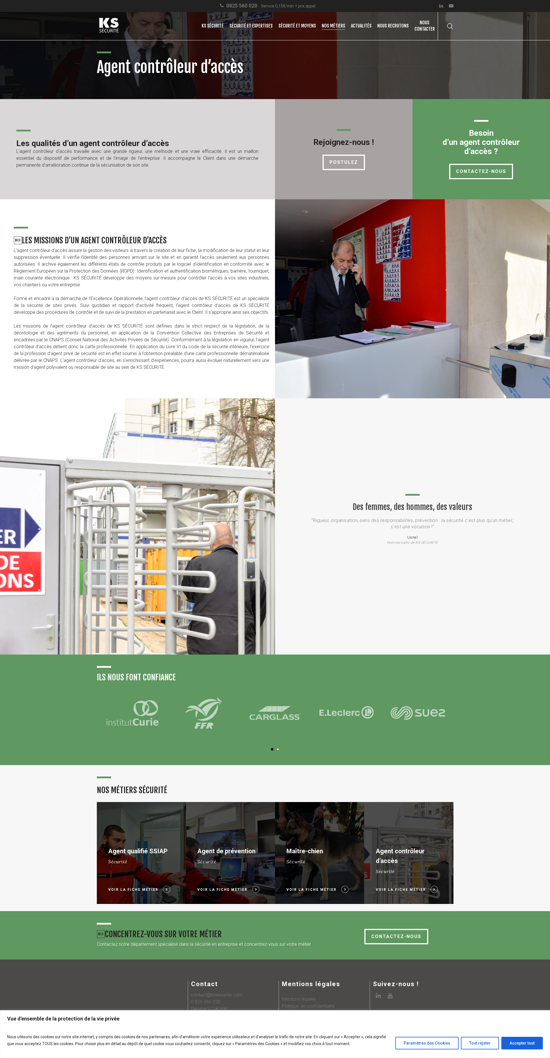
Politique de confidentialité (308, 1006)
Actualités (361, 26)
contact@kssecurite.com (216, 995)
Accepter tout (522, 1043)
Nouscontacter (425, 26)
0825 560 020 (241, 6)
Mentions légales (299, 999)
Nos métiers (333, 26)
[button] (272, 749)
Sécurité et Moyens (297, 26)
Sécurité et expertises (251, 26)
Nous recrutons (393, 26)
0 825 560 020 (205, 1001)
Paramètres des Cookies (427, 1043)
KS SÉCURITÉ (213, 26)
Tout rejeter (480, 1043)
